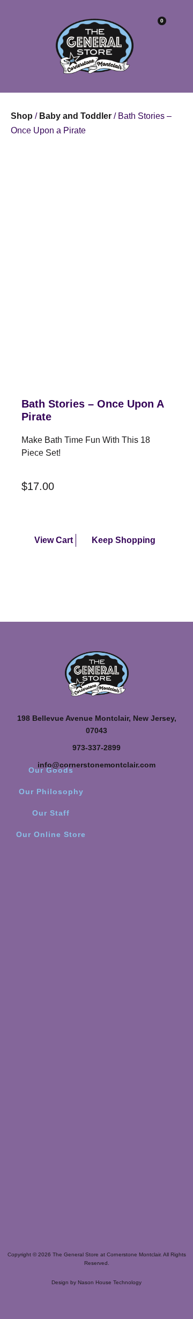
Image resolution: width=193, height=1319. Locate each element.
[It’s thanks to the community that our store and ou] (49, 1061)
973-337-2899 (96, 747)
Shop (22, 115)
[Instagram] (96, 876)
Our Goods (50, 770)
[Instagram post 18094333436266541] (143, 953)
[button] (13, 28)
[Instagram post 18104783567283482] (49, 953)
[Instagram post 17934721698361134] (49, 921)
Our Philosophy (51, 791)
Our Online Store (51, 834)
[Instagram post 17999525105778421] (143, 921)
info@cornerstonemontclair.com (96, 764)
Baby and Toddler (75, 115)
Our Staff (51, 813)
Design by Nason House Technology (96, 1282)
